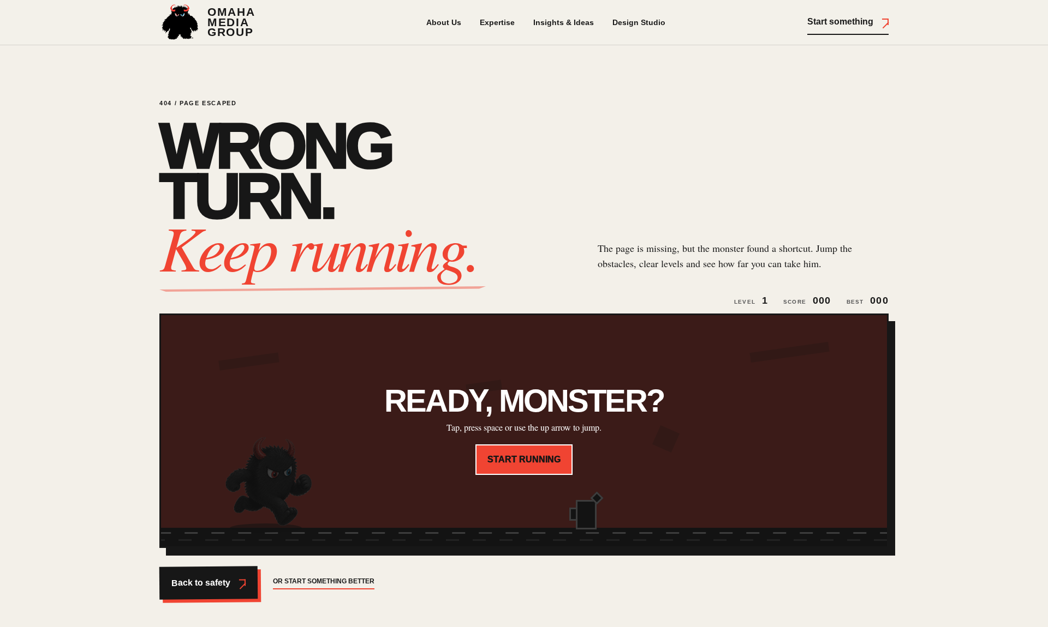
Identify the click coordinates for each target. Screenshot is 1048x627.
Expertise (497, 22)
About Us (443, 22)
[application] (524, 431)
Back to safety (200, 583)
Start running (524, 459)
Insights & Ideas (563, 22)
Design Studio (638, 22)
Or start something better (323, 581)
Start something (840, 21)
